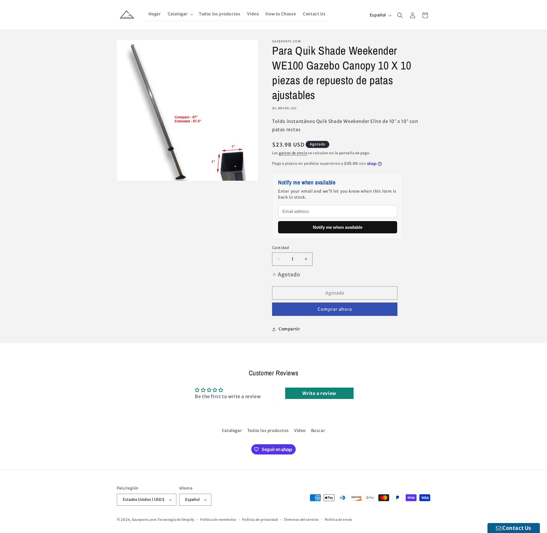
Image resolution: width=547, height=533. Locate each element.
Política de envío (338, 520)
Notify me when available (337, 227)
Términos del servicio (301, 520)
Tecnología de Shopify (176, 520)
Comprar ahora (335, 309)
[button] (179, 14)
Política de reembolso (218, 520)
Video (300, 430)
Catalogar (232, 430)
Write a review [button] (319, 393)
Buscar (318, 430)
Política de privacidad (260, 520)
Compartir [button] (289, 329)
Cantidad (280, 247)
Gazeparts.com (144, 520)
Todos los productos (268, 430)
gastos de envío (293, 153)
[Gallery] (187, 110)
